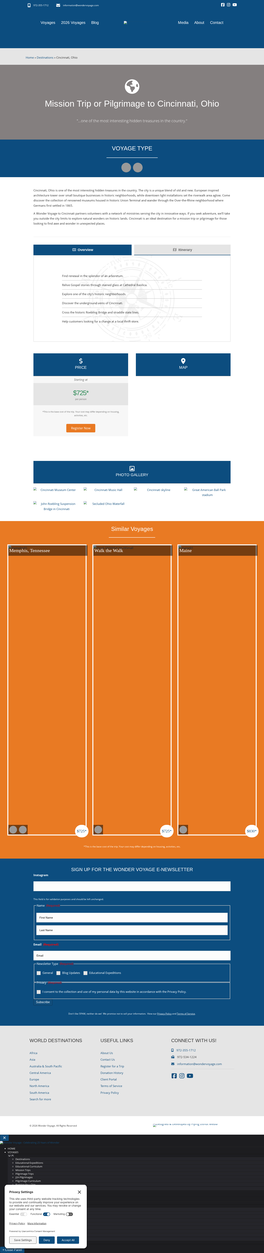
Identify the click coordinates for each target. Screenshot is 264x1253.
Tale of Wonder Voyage (28, 1213)
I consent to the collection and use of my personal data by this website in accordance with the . (115, 992)
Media (11, 1195)
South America (39, 1093)
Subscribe (43, 1002)
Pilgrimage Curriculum (28, 1181)
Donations (21, 1235)
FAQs (18, 1227)
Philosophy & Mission (27, 1209)
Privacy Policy (176, 992)
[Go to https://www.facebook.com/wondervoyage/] (223, 5)
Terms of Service (186, 1013)
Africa (33, 1053)
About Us (106, 1053)
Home (30, 57)
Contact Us (107, 1059)
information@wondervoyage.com (81, 5)
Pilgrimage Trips (24, 1174)
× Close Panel (12, 1249)
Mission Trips (23, 1170)
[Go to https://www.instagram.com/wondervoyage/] (229, 5)
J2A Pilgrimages (24, 1177)
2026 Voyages (16, 1191)
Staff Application (24, 1224)
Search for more (40, 1099)
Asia (32, 1059)
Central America (40, 1073)
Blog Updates (71, 973)
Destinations (45, 57)
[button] (80, 428)
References (21, 1231)
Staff (18, 1220)
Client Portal (108, 1079)
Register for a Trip (112, 1066)
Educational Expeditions (105, 973)
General (48, 973)
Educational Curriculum (28, 1166)
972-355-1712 (41, 5)
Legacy (19, 1216)
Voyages (13, 1152)
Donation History (111, 1073)
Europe (34, 1079)
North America (39, 1086)
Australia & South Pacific (46, 1066)
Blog (11, 1199)
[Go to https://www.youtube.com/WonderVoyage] (234, 5)
